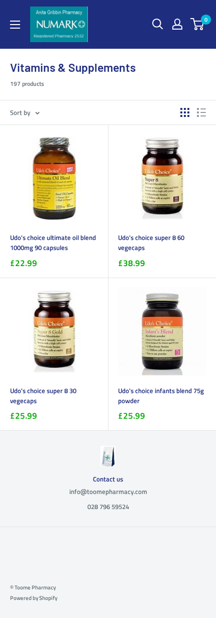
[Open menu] (15, 25)
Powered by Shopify (33, 598)
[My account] (177, 24)
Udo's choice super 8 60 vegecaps (151, 242)
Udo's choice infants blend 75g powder (161, 396)
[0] (197, 24)
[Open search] (157, 24)
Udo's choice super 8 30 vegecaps (43, 396)
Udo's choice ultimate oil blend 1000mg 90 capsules (53, 242)
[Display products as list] (201, 112)
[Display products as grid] (184, 112)
